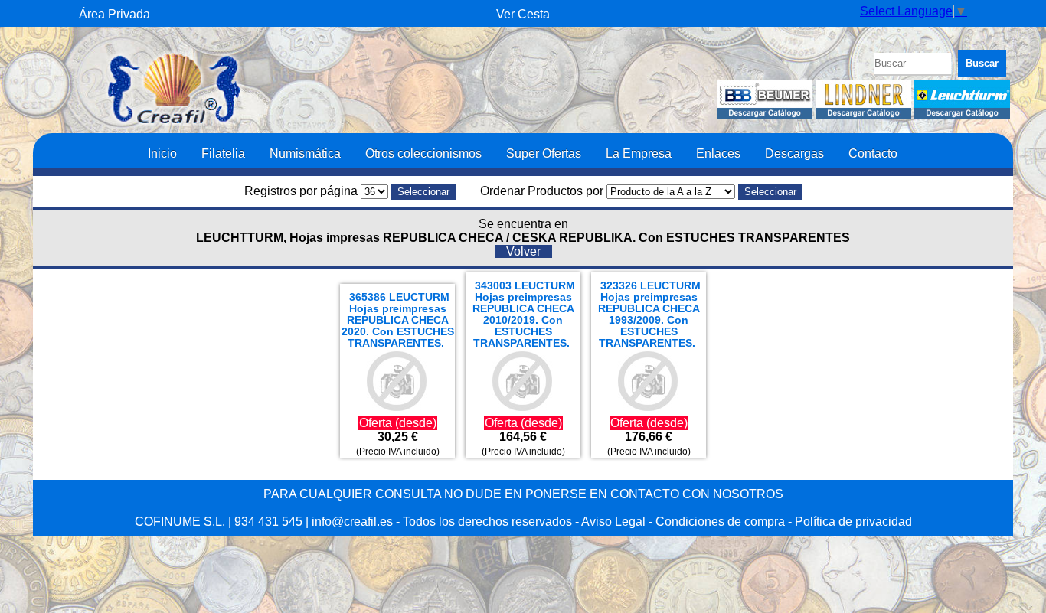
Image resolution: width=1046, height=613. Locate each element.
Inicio (162, 153)
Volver (523, 251)
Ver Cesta (523, 14)
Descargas (794, 153)
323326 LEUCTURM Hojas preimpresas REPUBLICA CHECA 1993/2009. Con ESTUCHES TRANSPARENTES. (649, 314)
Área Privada (114, 14)
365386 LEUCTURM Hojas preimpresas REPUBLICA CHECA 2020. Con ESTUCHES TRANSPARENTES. (398, 320)
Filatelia (223, 153)
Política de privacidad (853, 521)
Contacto (872, 153)
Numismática (305, 153)
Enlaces (718, 153)
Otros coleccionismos (423, 153)
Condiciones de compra (720, 521)
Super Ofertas (543, 153)
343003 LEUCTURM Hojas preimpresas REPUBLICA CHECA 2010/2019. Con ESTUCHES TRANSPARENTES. (524, 314)
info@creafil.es (352, 521)
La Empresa (639, 153)
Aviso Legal (613, 521)
